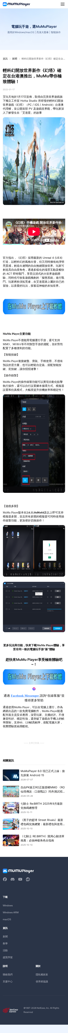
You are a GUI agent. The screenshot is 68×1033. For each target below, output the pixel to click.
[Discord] (12, 879)
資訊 (5, 58)
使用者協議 (42, 981)
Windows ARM (11, 912)
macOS (7, 919)
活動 (5, 950)
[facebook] (5, 879)
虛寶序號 (8, 957)
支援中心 (8, 981)
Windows (8, 905)
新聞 (14, 58)
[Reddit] (28, 879)
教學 (5, 943)
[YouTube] (20, 879)
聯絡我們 (8, 974)
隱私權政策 (42, 974)
